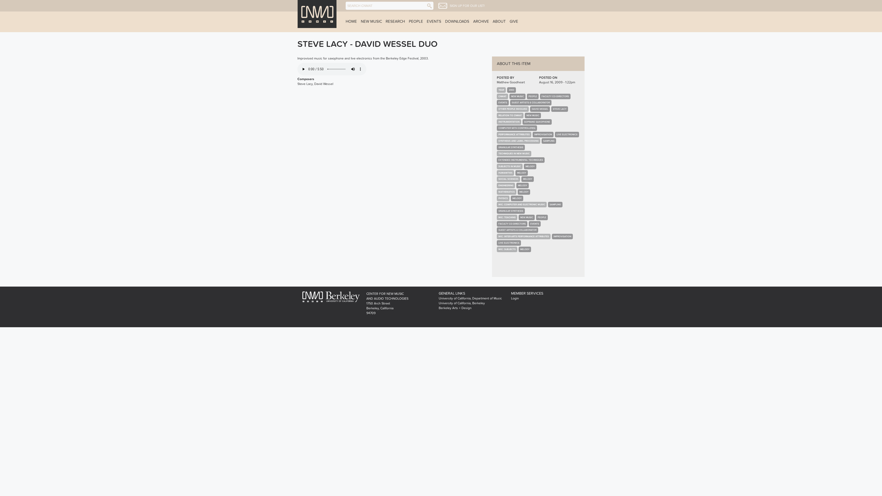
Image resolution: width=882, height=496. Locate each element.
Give (514, 21)
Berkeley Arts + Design (455, 308)
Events (434, 21)
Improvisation (543, 134)
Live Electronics (567, 134)
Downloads (457, 21)
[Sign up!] (442, 6)
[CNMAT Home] (316, 14)
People (416, 21)
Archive (481, 21)
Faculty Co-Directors (555, 96)
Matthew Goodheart (511, 82)
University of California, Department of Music (470, 298)
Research (395, 21)
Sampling (548, 141)
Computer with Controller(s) (516, 128)
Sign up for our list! (467, 6)
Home (351, 21)
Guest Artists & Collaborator (531, 102)
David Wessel (540, 109)
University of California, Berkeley (462, 303)
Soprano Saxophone (537, 122)
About (499, 21)
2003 (511, 90)
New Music (371, 21)
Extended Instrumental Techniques (520, 160)
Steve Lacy (559, 109)
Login (515, 298)
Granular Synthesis (510, 147)
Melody (530, 166)
